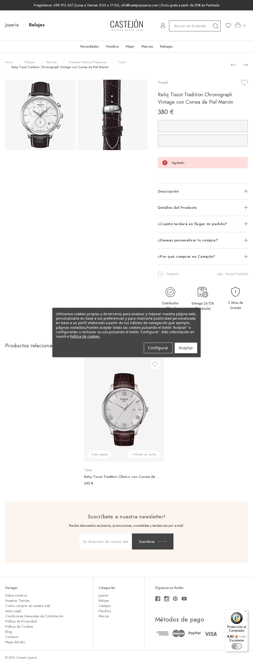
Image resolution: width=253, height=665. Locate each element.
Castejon (105, 605)
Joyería (12, 25)
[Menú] (245, 612)
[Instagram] (166, 598)
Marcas (147, 46)
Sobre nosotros (16, 595)
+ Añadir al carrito (143, 454)
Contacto (11, 636)
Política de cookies (85, 336)
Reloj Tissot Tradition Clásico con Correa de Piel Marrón (121, 476)
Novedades (89, 46)
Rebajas (166, 46)
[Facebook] (157, 598)
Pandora (105, 610)
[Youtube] (184, 598)
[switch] (237, 646)
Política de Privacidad (21, 621)
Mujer (130, 46)
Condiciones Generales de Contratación (34, 616)
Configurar (158, 348)
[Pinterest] (175, 598)
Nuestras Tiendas (17, 600)
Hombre (112, 46)
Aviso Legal (13, 610)
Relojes (37, 25)
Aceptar (186, 348)
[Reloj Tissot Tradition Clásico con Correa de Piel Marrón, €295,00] (124, 409)
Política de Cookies (19, 626)
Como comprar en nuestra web (27, 605)
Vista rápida (99, 454)
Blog (8, 631)
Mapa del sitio (15, 642)
